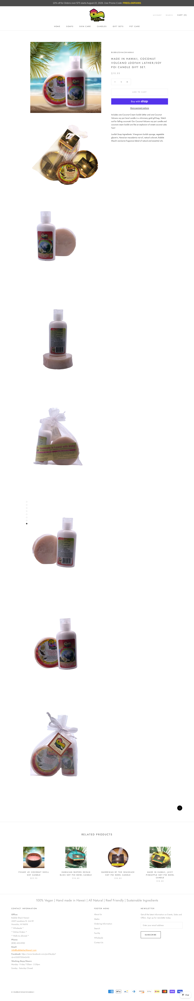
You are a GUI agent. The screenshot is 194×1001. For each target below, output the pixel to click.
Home (57, 26)
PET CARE (135, 26)
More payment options (139, 108)
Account (157, 15)
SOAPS (69, 26)
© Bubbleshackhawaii (22, 992)
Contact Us (98, 942)
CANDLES (102, 26)
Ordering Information (103, 923)
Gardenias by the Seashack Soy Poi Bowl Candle (118, 873)
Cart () (182, 15)
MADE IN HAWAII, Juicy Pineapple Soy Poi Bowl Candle (160, 875)
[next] (185, 861)
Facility (97, 933)
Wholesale (98, 937)
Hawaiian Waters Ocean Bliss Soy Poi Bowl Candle (76, 873)
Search (169, 15)
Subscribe (151, 935)
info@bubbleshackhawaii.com (23, 950)
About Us (98, 914)
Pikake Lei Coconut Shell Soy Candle (34, 873)
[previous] (9, 861)
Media (96, 919)
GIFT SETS (118, 26)
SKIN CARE (85, 26)
